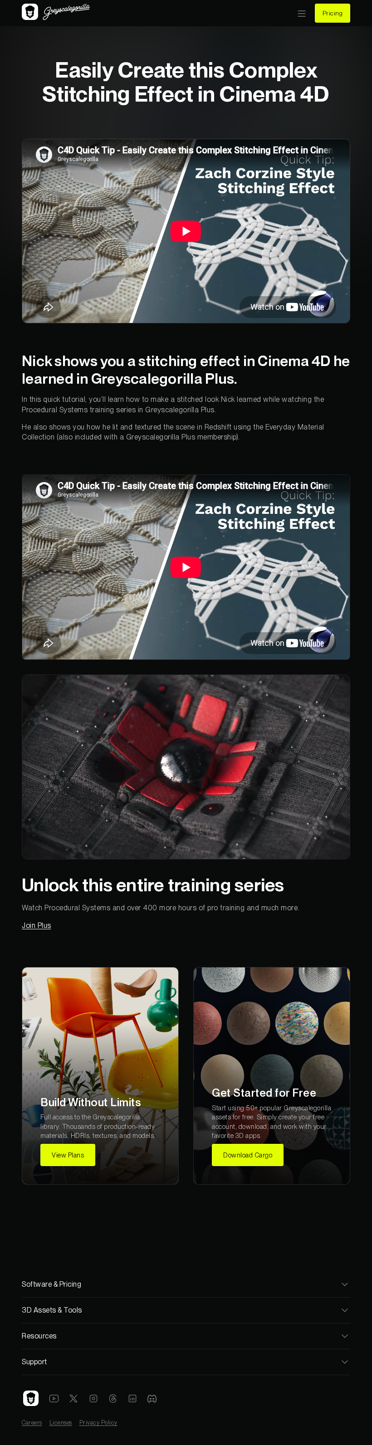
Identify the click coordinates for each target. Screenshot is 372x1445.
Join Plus (36, 925)
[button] (301, 13)
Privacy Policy (98, 1422)
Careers (32, 1422)
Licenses (60, 1422)
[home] (56, 13)
